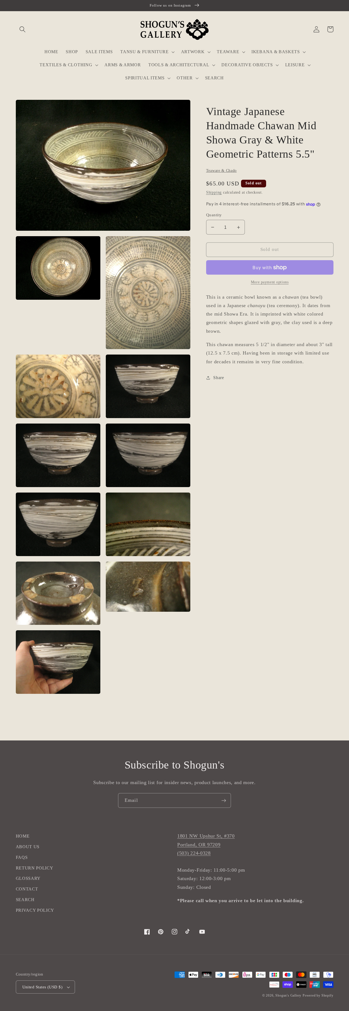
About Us (28, 846)
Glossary (28, 878)
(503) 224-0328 (194, 853)
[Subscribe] (224, 800)
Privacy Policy (35, 910)
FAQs (22, 857)
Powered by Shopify (318, 995)
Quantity (214, 215)
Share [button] (218, 377)
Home (23, 836)
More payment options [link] (270, 282)
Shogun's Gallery (288, 995)
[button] (23, 29)
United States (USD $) (42, 987)
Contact (27, 889)
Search (25, 899)
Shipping (214, 193)
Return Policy (34, 868)
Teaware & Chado (221, 171)
